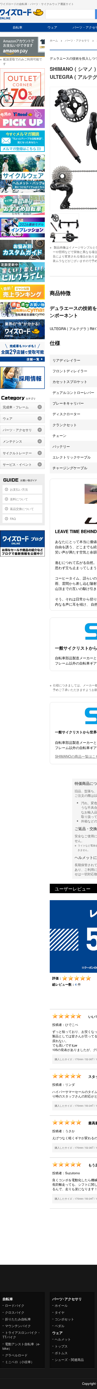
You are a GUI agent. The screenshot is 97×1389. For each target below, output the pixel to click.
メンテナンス (12, 441)
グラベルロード (16, 1355)
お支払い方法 (19, 489)
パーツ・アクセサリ (17, 429)
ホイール (61, 1305)
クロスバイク (14, 1312)
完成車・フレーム (16, 407)
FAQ (13, 518)
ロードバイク (14, 1305)
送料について (19, 499)
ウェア (52, 27)
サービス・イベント (17, 464)
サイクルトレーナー (17, 453)
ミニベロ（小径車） (19, 1361)
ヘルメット (63, 1339)
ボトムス (61, 1352)
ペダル (59, 1325)
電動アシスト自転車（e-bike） (21, 1346)
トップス (61, 1346)
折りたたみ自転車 (18, 1319)
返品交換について (22, 508)
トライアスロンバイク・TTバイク (21, 1334)
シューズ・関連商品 (69, 1359)
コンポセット (64, 1319)
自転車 (17, 27)
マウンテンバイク (18, 1325)
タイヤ (59, 1312)
